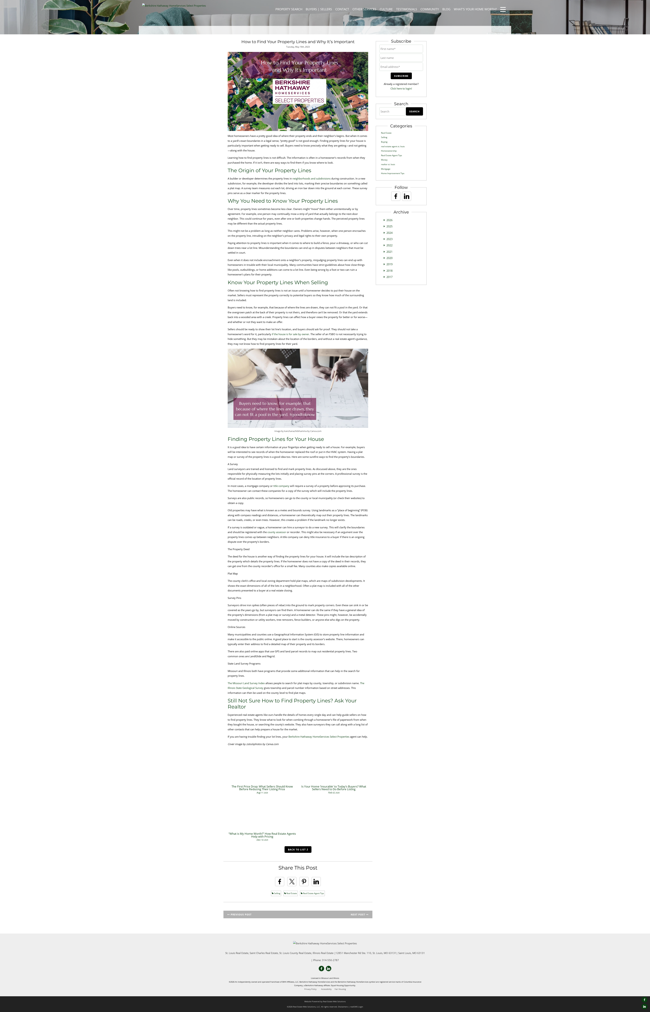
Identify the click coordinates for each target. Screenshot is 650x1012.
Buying (384, 141)
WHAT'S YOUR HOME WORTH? (475, 9)
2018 (389, 271)
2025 (389, 226)
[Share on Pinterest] (304, 881)
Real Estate (291, 893)
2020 (389, 258)
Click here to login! (401, 88)
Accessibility (326, 989)
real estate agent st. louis (393, 146)
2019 (389, 264)
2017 (389, 277)
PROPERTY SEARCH (288, 9)
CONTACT (342, 9)
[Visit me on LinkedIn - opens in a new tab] (644, 1006)
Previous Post (241, 914)
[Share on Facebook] (279, 881)
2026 (389, 220)
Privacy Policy (310, 989)
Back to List (297, 849)
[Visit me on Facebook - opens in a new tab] (644, 1000)
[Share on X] (291, 881)
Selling (277, 893)
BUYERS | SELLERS (319, 9)
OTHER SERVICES (364, 9)
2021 (389, 252)
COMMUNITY (429, 9)
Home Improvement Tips (392, 173)
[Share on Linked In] (316, 881)
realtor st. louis (388, 164)
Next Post (358, 914)
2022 (389, 245)
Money (384, 159)
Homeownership (389, 150)
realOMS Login (356, 1006)
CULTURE (386, 9)
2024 (389, 233)
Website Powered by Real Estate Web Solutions (325, 1001)
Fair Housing (340, 989)
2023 (389, 239)
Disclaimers (343, 1006)
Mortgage (385, 168)
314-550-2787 (330, 960)
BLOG (446, 9)
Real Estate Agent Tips (313, 893)
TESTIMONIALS (406, 9)
